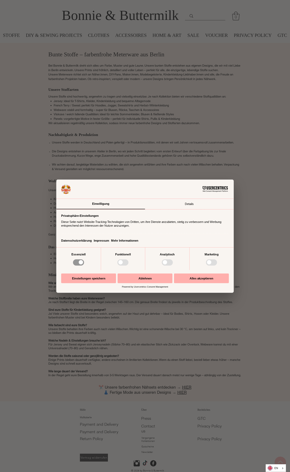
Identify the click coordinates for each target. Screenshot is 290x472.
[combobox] (276, 468)
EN (276, 468)
